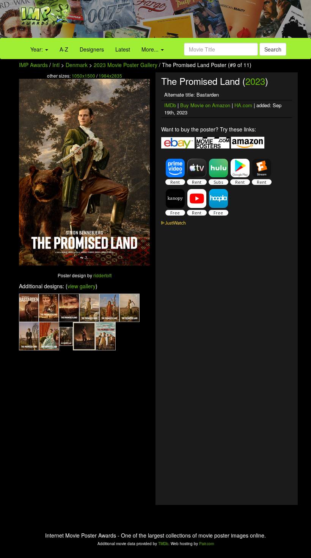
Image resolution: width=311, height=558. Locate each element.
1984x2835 (110, 75)
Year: (37, 49)
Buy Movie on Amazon (205, 105)
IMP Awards (33, 65)
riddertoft (102, 275)
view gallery (82, 286)
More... (150, 49)
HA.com (243, 105)
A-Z (64, 49)
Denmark (77, 65)
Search (272, 49)
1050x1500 (83, 75)
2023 (255, 81)
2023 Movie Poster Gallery (125, 65)
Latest (122, 49)
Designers (92, 49)
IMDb (170, 105)
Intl (56, 65)
